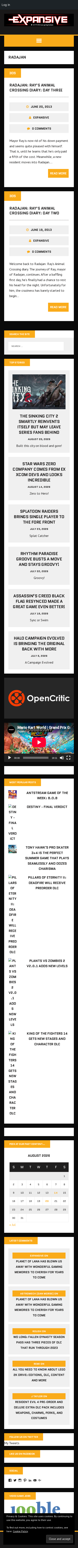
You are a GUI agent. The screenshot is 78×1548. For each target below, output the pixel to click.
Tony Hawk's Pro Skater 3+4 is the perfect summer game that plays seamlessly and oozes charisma (47, 858)
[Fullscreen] (68, 758)
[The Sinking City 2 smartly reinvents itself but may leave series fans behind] (39, 406)
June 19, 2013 (41, 230)
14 (56, 1192)
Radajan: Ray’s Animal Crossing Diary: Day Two (34, 211)
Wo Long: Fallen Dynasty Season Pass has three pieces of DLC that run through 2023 (39, 1342)
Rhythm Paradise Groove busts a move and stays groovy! (39, 559)
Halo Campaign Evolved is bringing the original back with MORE (39, 643)
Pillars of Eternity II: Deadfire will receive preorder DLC (47, 882)
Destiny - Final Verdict (47, 806)
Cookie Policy (20, 1531)
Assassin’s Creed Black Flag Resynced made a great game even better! (39, 601)
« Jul (12, 1225)
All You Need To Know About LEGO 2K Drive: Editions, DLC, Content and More (39, 1374)
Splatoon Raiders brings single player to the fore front (39, 516)
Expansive (41, 117)
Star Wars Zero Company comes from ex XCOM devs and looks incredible (39, 472)
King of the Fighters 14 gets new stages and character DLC (47, 1039)
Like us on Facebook (22, 1453)
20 (47, 1201)
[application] (39, 742)
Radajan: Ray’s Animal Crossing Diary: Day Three (35, 88)
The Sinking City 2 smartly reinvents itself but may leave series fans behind (39, 424)
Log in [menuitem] (6, 4)
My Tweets (11, 1443)
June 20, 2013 (41, 107)
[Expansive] (39, 20)
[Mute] (62, 758)
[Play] (9, 758)
